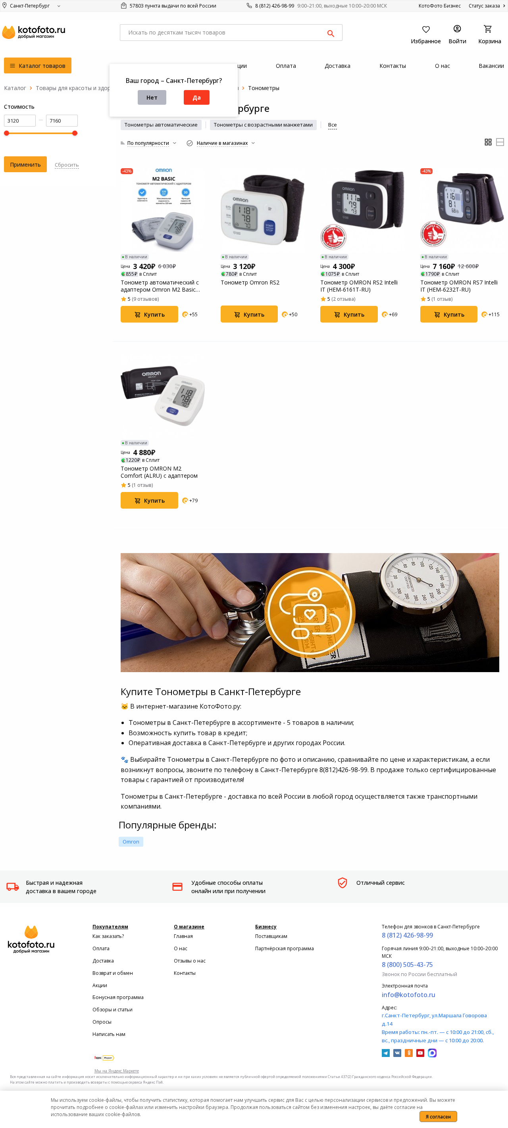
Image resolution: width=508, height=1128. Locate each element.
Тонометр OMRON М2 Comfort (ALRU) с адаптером (159, 472)
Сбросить (67, 164)
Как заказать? (108, 936)
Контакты (185, 973)
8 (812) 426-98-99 (274, 5)
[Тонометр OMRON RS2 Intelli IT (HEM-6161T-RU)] (362, 210)
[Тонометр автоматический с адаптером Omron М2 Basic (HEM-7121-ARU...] (163, 210)
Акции (99, 985)
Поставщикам (271, 936)
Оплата (101, 948)
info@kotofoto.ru (408, 994)
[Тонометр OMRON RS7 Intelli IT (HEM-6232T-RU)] (462, 210)
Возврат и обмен (112, 973)
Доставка (103, 960)
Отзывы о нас (190, 960)
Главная (183, 936)
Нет (152, 97)
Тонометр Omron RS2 (250, 282)
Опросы (102, 1021)
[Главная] (15, 88)
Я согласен (438, 1116)
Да (196, 97)
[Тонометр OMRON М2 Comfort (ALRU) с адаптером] (163, 396)
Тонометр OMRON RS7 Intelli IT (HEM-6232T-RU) (459, 286)
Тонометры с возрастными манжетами (263, 124)
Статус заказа (485, 5)
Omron (131, 841)
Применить (25, 164)
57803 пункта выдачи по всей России (172, 5)
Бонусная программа (118, 997)
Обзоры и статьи (112, 1009)
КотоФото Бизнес (440, 5)
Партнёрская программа (284, 948)
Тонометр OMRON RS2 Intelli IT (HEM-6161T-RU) (359, 286)
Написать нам (108, 1034)
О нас (180, 948)
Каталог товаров (41, 65)
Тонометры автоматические (161, 124)
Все (332, 124)
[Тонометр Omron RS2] (263, 210)
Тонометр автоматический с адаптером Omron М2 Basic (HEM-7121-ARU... (160, 286)
